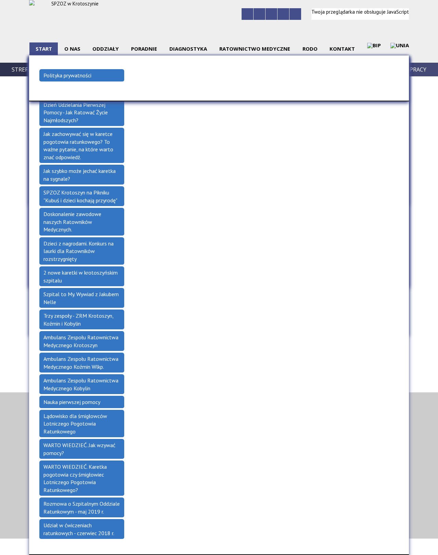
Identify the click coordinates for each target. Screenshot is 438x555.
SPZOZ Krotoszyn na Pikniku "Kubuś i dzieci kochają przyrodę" (80, 196)
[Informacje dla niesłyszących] (283, 14)
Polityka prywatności (67, 75)
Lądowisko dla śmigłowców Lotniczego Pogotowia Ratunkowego (75, 424)
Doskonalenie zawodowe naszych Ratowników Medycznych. (72, 222)
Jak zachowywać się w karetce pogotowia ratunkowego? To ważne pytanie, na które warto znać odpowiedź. (78, 145)
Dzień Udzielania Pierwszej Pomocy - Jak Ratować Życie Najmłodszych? (75, 112)
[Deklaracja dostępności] (271, 14)
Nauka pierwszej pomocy (71, 402)
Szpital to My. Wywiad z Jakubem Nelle (81, 298)
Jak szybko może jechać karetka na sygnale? (79, 174)
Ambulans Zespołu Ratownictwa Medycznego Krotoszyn (80, 341)
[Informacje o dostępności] (259, 14)
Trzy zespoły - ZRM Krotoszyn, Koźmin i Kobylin (78, 319)
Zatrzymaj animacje (247, 14)
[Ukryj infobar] (434, 547)
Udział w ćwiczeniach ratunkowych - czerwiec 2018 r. (78, 529)
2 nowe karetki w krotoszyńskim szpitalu (80, 276)
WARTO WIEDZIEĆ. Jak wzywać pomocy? (79, 449)
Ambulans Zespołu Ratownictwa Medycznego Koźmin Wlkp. (80, 362)
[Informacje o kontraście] (295, 14)
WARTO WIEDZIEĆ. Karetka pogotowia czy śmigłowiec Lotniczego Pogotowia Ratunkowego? (75, 478)
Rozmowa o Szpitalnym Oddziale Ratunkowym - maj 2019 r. (81, 507)
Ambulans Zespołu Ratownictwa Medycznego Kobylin (80, 384)
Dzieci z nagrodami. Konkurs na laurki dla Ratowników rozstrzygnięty (78, 251)
